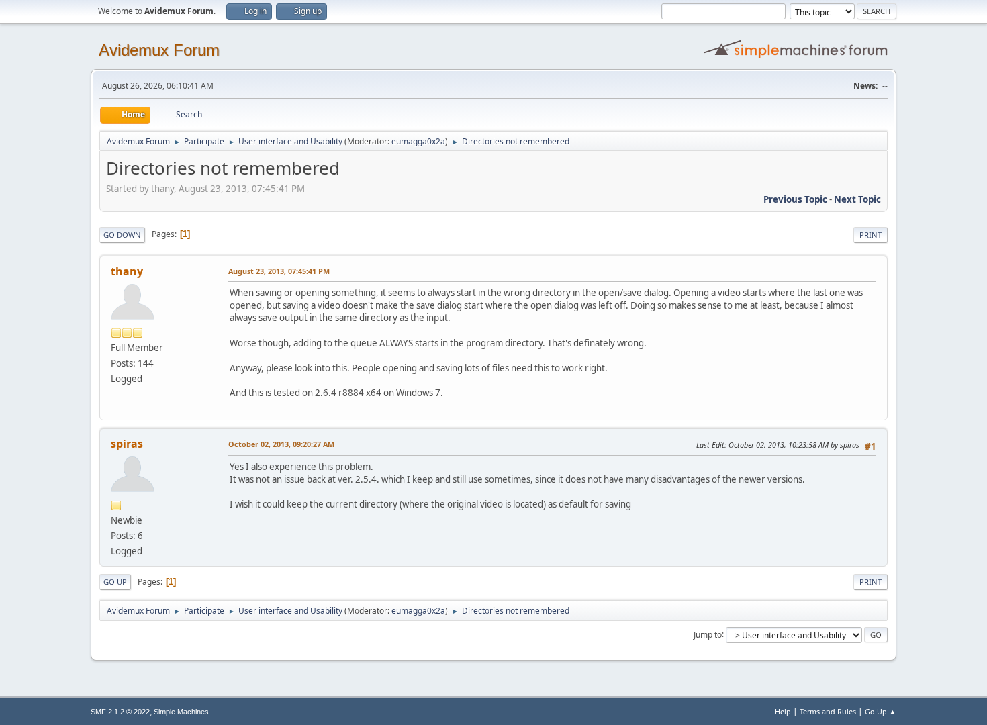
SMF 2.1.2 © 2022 (120, 712)
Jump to (708, 634)
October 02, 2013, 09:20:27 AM (281, 444)
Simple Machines (181, 712)
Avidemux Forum (159, 50)
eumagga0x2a (418, 141)
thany (127, 271)
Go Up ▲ (880, 711)
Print (870, 235)
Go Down (122, 235)
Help (783, 711)
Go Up (115, 582)
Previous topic (795, 199)
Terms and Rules (828, 711)
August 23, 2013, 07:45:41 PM (279, 271)
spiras (127, 443)
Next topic (857, 199)
